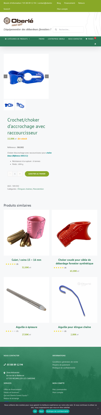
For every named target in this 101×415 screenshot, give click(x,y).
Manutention (38, 189)
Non (41, 411)
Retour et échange (11, 398)
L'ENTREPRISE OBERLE (56, 39)
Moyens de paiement (61, 365)
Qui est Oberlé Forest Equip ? (16, 395)
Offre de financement (12, 389)
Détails (38, 233)
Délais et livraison (11, 392)
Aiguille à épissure (26, 327)
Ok (35, 411)
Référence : (15, 147)
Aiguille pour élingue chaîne (74, 327)
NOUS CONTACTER (75, 39)
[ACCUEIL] (95, 43)
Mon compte (57, 392)
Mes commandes (59, 389)
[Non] (98, 408)
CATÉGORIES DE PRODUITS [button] (17, 39)
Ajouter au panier (36, 174)
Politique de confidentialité (63, 367)
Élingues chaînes (25, 189)
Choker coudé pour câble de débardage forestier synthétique (74, 261)
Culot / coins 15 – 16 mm (26, 260)
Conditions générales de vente (65, 362)
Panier (92, 38)
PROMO (41, 39)
